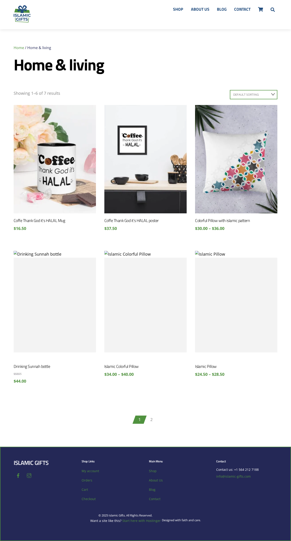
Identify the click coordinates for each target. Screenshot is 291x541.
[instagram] (29, 475)
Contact (242, 9)
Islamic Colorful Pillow (121, 366)
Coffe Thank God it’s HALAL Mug (39, 220)
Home (19, 47)
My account (90, 471)
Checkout (89, 499)
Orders (87, 480)
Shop (178, 9)
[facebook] (18, 475)
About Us (200, 9)
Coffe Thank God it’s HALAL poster (131, 220)
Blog (222, 9)
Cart (85, 489)
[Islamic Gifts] (22, 20)
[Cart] (260, 9)
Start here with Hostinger (141, 521)
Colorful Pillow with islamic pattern (222, 220)
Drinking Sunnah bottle (32, 366)
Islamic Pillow (206, 366)
